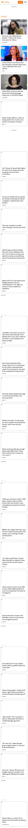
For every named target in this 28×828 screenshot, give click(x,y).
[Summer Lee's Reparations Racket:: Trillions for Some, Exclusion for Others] (14, 26)
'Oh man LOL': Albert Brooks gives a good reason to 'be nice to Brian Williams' (13, 745)
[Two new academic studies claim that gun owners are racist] (1, 209)
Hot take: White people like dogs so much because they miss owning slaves (13, 396)
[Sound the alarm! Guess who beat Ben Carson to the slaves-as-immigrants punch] (1, 599)
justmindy (4, 42)
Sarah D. (4, 622)
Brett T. (4, 124)
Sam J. (3, 71)
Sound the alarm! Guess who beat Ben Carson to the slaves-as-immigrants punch (13, 617)
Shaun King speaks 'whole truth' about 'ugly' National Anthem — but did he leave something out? (14, 692)
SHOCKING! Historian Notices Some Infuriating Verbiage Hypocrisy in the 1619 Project (12, 93)
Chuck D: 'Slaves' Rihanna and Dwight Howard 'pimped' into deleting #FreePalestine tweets (13, 772)
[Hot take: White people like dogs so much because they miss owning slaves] (1, 377)
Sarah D (4, 176)
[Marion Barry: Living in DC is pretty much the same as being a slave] (1, 802)
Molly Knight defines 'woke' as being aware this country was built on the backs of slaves (13, 120)
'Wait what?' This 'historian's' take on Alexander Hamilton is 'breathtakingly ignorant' (13, 719)
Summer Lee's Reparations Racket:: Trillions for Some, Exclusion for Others (11, 38)
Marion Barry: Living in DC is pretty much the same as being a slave (14, 820)
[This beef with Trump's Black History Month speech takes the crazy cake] (1, 647)
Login (20, 2)
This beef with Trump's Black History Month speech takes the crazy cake (13, 666)
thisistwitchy (5, 824)
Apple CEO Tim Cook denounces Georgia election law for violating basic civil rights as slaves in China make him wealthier (13, 285)
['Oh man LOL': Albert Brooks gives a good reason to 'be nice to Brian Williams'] (1, 727)
